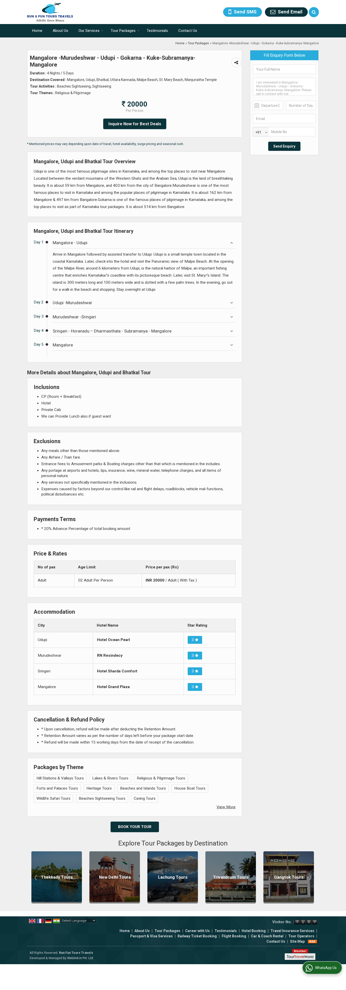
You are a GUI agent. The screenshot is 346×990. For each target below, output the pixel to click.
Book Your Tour (134, 826)
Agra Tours (290, 877)
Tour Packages (123, 30)
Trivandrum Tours (173, 877)
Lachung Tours (115, 877)
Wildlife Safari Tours (53, 798)
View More (226, 807)
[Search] (314, 12)
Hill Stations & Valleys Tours (60, 778)
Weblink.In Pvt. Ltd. (80, 958)
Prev (36, 877)
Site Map (297, 941)
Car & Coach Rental (267, 936)
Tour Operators (301, 936)
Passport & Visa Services (151, 936)
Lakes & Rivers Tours (110, 778)
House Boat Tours (189, 788)
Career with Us (197, 931)
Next (310, 877)
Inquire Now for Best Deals (134, 123)
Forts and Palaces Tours (57, 788)
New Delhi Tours (57, 877)
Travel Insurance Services (292, 931)
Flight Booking (234, 936)
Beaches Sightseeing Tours (102, 798)
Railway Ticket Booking (197, 936)
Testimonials (157, 30)
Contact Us (187, 30)
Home (37, 30)
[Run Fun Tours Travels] (50, 12)
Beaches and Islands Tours (143, 788)
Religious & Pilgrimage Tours (161, 778)
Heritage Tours (99, 788)
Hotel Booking (254, 931)
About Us (60, 30)
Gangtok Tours (231, 877)
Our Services (89, 30)
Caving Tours (145, 798)
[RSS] (312, 941)
